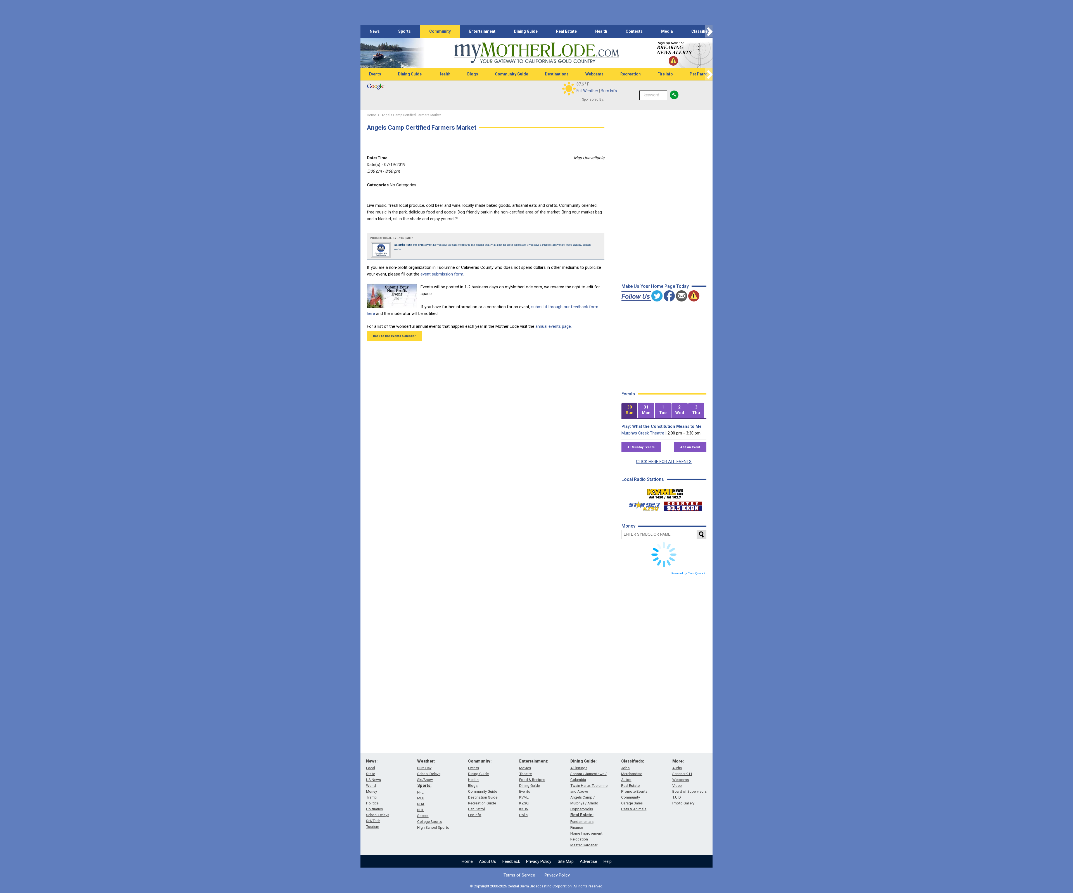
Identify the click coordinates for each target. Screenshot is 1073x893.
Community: (480, 761)
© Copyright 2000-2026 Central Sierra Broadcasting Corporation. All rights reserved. (536, 886)
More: (678, 761)
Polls (523, 815)
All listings (578, 768)
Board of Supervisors (689, 791)
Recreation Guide (482, 803)
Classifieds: (632, 761)
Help (608, 861)
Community (440, 31)
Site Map (566, 861)
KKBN (523, 809)
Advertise (588, 861)
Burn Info (609, 91)
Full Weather (587, 91)
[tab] (629, 410)
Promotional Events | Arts (392, 237)
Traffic (371, 797)
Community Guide (511, 74)
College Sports (429, 822)
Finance (576, 827)
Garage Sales (632, 803)
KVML (524, 797)
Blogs (472, 74)
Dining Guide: (583, 761)
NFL (420, 792)
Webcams (594, 74)
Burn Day (424, 768)
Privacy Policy (538, 861)
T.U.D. (677, 797)
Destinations (557, 74)
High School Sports (433, 827)
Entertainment (482, 31)
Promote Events (634, 791)
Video (677, 785)
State (370, 774)
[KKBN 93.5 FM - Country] (682, 505)
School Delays (377, 815)
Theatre (525, 774)
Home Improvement (586, 833)
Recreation (630, 74)
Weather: (426, 761)
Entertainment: (533, 761)
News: (372, 761)
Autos (626, 780)
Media (667, 31)
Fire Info (665, 74)
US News (373, 780)
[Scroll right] (709, 31)
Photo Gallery (683, 803)
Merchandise (631, 774)
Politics (372, 803)
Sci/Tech (373, 821)
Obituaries (374, 809)
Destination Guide (482, 797)
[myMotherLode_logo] (536, 53)
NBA (420, 804)
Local (370, 768)
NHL (420, 810)
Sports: (424, 785)
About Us (487, 861)
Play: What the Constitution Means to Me (661, 426)
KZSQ (524, 803)
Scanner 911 (682, 774)
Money (371, 791)
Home (467, 861)
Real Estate (566, 31)
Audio (677, 768)
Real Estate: (582, 814)
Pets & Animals (633, 809)
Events (375, 74)
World (371, 785)
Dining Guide (526, 31)
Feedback (511, 861)
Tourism (372, 827)
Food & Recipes (532, 780)
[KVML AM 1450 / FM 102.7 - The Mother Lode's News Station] (665, 492)
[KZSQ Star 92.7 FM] (642, 505)
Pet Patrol (699, 74)
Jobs (625, 768)
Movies (525, 768)
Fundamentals (582, 822)
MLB (420, 798)
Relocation (579, 839)
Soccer (423, 816)
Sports (404, 31)
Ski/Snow (425, 780)
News (375, 31)
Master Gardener (583, 845)
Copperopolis (581, 809)
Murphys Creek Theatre (642, 433)
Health (601, 31)
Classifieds (701, 31)
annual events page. (553, 326)
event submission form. (442, 274)
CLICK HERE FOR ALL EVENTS (664, 461)
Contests (634, 31)
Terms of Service (519, 875)
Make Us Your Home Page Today (655, 286)
